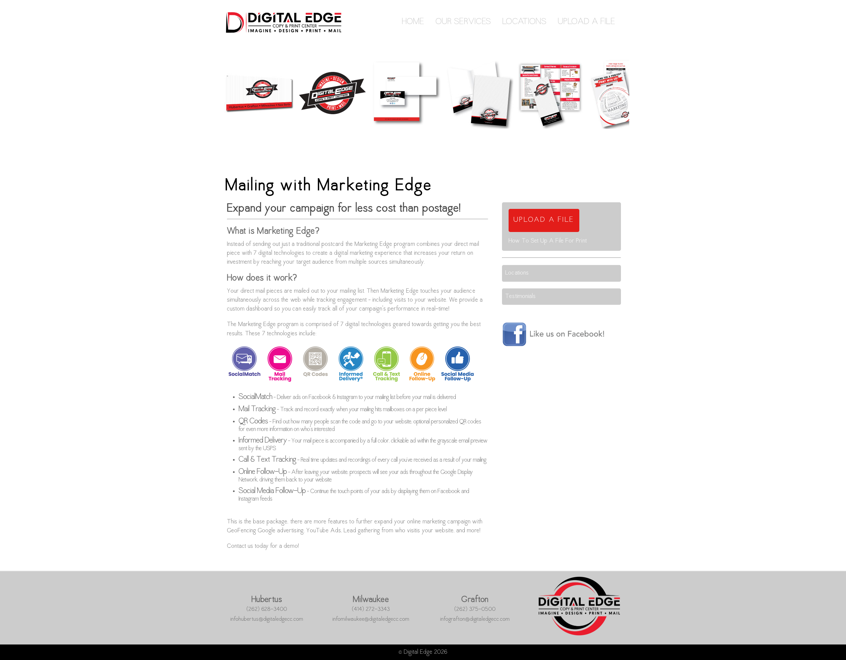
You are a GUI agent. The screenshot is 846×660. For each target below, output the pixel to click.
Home (413, 22)
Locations (524, 22)
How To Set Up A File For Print (548, 241)
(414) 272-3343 (371, 609)
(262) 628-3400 (267, 609)
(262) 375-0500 (475, 609)
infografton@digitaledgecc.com (475, 619)
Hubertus (267, 600)
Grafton (474, 600)
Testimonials (520, 296)
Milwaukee (371, 600)
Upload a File (586, 22)
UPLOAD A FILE (544, 220)
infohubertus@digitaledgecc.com (267, 619)
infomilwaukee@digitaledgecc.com (370, 619)
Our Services (463, 22)
